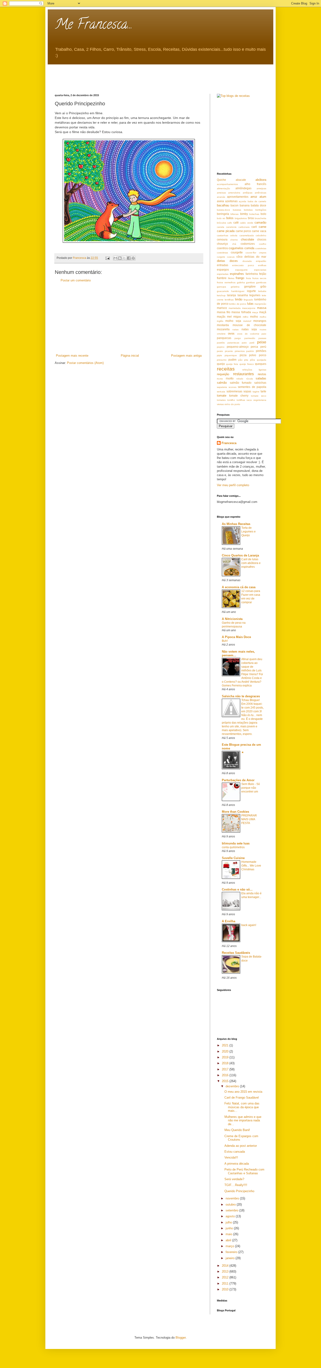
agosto (231, 1216)
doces (234, 261)
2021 (225, 1045)
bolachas (254, 214)
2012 (225, 1277)
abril (229, 1240)
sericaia (221, 391)
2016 (225, 1075)
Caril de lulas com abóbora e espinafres (251, 563)
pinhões (261, 350)
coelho (262, 244)
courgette (237, 252)
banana (245, 205)
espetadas (222, 274)
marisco (222, 307)
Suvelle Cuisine (233, 858)
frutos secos (259, 278)
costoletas (222, 252)
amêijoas (247, 192)
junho (230, 1228)
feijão (262, 273)
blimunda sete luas (236, 843)
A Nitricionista (232, 619)
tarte (263, 391)
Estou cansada (234, 1151)
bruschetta (260, 218)
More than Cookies (235, 811)
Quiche (221, 179)
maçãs (221, 316)
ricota (220, 378)
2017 (225, 1069)
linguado (248, 299)
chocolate (247, 239)
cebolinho (261, 235)
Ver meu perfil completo (233, 485)
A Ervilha (228, 921)
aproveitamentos (237, 196)
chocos (261, 239)
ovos (231, 333)
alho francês (255, 183)
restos (262, 374)
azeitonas (231, 201)
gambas (250, 282)
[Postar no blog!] (119, 258)
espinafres (237, 274)
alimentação (223, 188)
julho (229, 1222)
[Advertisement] (140, 75)
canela (220, 227)
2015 (225, 1081)
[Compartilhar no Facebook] (128, 258)
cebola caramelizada (242, 235)
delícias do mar (255, 256)
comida (249, 248)
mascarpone (248, 308)
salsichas (260, 382)
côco (239, 256)
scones (232, 387)
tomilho (231, 400)
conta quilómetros (233, 847)
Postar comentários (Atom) (85, 363)
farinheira (252, 273)
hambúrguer (237, 291)
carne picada (226, 231)
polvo (252, 355)
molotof (247, 321)
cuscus (231, 257)
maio (229, 1234)
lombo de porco (237, 304)
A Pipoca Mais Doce (236, 637)
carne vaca (259, 231)
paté (252, 342)
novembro (233, 1198)
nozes (263, 329)
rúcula (249, 378)
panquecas (224, 337)
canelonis (231, 227)
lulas (250, 303)
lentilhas (229, 299)
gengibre (250, 286)
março (230, 1246)
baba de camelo (257, 201)
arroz (254, 196)
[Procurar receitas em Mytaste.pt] (233, 96)
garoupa (221, 286)
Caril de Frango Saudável (241, 1097)
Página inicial (130, 355)
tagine (256, 391)
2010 (225, 1289)
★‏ (242, 752)
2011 (225, 1283)
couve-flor (251, 252)
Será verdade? (234, 1179)
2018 (225, 1063)
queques (260, 363)
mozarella (223, 329)
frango (240, 278)
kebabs (262, 291)
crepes (262, 252)
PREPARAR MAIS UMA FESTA (249, 819)
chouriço (222, 243)
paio (264, 333)
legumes (254, 295)
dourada (247, 261)
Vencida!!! (231, 1157)
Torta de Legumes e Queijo (248, 531)
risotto (230, 378)
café (236, 222)
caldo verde (246, 222)
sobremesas (234, 391)
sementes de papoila (252, 386)
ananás (221, 197)
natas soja (249, 329)
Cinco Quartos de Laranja (240, 555)
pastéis (221, 342)
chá (234, 244)
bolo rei (221, 218)
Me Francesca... (94, 26)
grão (263, 286)
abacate (241, 179)
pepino (220, 347)
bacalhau (223, 205)
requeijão (223, 374)
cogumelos (236, 248)
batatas (237, 210)
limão (238, 299)
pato (244, 342)
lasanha (243, 295)
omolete (221, 333)
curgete (221, 257)
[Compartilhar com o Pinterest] (133, 258)
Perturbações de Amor (238, 780)
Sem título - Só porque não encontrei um (250, 787)
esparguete (241, 269)
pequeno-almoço (238, 346)
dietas (221, 261)
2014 (225, 1265)
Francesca (229, 443)
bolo (263, 213)
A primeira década (236, 1163)
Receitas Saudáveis (236, 952)
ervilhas (262, 265)
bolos (230, 218)
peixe (261, 342)
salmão (222, 382)
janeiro (230, 1258)
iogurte (251, 290)
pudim (232, 359)
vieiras (220, 404)
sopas (247, 391)
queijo (221, 363)
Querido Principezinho (239, 1191)
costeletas (260, 248)
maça (255, 312)
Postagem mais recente (72, 355)
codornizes (248, 243)
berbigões (260, 210)
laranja (231, 295)
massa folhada (241, 312)
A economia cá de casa (238, 587)
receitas (226, 368)
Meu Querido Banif (237, 1130)
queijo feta (232, 364)
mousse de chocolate (249, 325)
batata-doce (223, 210)
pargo (238, 338)
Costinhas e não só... (237, 889)
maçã (262, 312)
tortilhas (241, 400)
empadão (261, 261)
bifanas (235, 214)
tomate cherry (238, 395)
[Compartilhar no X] (124, 258)
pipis (219, 355)
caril (254, 226)
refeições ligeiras (254, 369)
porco (262, 355)
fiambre (222, 278)
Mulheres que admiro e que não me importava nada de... (242, 1120)
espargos (223, 269)
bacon (235, 205)
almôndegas (243, 188)
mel (229, 316)
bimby (244, 213)
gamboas (261, 282)
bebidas (248, 210)
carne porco (243, 231)
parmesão (249, 338)
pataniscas (233, 342)
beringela (223, 213)
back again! (248, 925)
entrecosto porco (243, 265)
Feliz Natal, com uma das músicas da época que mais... (241, 1107)
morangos (259, 320)
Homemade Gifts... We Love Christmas (251, 865)
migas (237, 316)
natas (235, 329)
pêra (252, 360)
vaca (249, 400)
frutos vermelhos (226, 282)
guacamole (223, 291)
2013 (225, 1271)
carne (262, 227)
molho (254, 316)
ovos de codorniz (248, 333)
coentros (222, 248)
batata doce (258, 205)
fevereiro (232, 1252)
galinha (241, 282)
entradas (222, 265)
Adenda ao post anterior (240, 1145)
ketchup (221, 295)
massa (261, 308)
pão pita (243, 360)
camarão (260, 222)
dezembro (233, 1086)
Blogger (181, 1337)
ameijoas (261, 188)
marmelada (235, 308)
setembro (232, 1210)
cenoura (222, 239)
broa (251, 218)
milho (245, 316)
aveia (220, 201)
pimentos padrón (244, 351)
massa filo (223, 312)
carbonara (244, 227)
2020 (225, 1051)
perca (254, 346)
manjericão (260, 304)
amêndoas (260, 192)
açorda (242, 201)
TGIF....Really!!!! (235, 1185)
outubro (231, 1204)
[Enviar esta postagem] (107, 257)
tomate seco (258, 395)
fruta (248, 278)
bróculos (221, 222)
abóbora (260, 179)
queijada (261, 360)
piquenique (231, 355)
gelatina (235, 286)
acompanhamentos (227, 184)
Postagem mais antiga (186, 355)
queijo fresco (246, 364)
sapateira (222, 387)
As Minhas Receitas (236, 524)
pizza (243, 355)
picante (229, 351)
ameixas (221, 192)
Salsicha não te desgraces (241, 696)
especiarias (260, 269)
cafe (229, 222)
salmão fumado (241, 382)
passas (262, 338)
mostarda (223, 325)
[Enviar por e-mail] (115, 258)
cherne (234, 239)
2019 (225, 1057)
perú (263, 346)
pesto (220, 351)
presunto (222, 360)
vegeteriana (259, 400)
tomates (221, 400)
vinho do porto (232, 404)
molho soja (233, 320)
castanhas (222, 235)
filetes (231, 278)
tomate (221, 395)
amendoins (234, 192)
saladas (261, 378)
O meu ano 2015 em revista (243, 1091)
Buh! (225, 641)
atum (262, 196)
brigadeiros (241, 218)
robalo (239, 378)
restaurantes (243, 374)
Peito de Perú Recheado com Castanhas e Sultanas (244, 1171)
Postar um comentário (76, 280)
